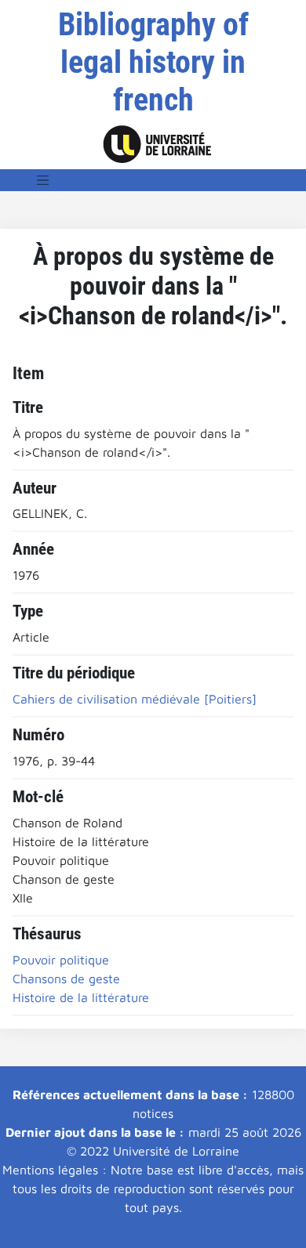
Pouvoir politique (61, 960)
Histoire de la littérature (81, 997)
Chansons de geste (66, 978)
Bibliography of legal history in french (153, 62)
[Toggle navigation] (43, 180)
